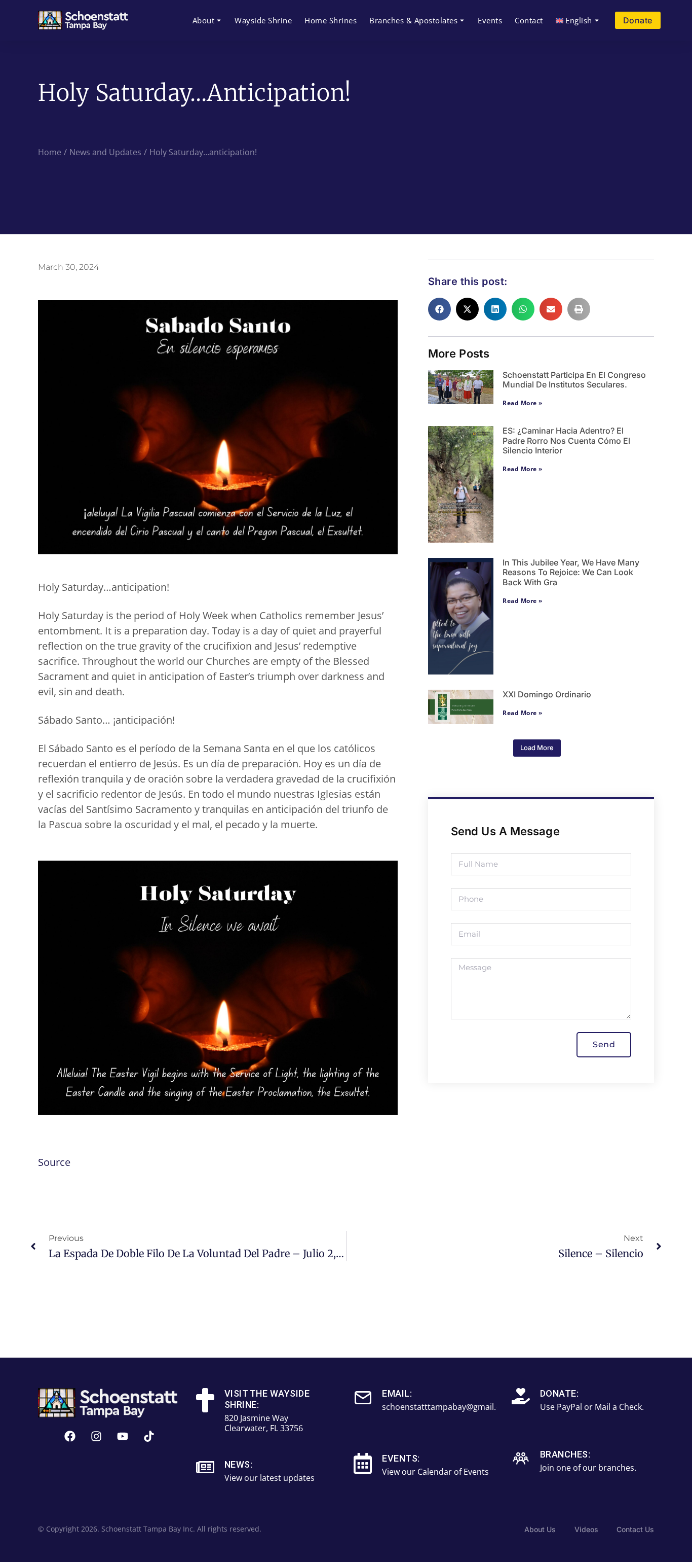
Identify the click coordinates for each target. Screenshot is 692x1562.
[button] (439, 309)
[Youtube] (122, 1436)
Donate (637, 20)
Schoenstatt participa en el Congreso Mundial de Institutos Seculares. (574, 379)
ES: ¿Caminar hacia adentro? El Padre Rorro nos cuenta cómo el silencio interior (566, 440)
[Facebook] (69, 1436)
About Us (540, 1529)
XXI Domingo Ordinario (547, 694)
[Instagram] (96, 1436)
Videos (586, 1529)
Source (54, 1162)
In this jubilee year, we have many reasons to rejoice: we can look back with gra (571, 572)
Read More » (523, 403)
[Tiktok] (149, 1436)
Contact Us (635, 1529)
